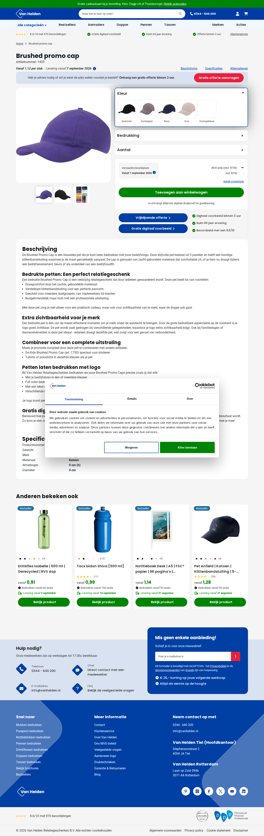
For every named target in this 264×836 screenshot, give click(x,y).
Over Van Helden (105, 737)
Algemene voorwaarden (165, 830)
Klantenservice (239, 34)
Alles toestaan (187, 447)
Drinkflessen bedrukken (32, 750)
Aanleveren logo (105, 756)
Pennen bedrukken (28, 743)
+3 (43, 558)
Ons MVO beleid (105, 743)
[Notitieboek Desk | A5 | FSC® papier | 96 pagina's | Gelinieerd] (161, 529)
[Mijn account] (237, 14)
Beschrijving (189, 68)
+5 (161, 558)
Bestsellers (23, 774)
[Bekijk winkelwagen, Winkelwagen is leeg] (246, 14)
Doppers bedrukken (29, 756)
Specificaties (213, 68)
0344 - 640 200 (205, 14)
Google (189, 670)
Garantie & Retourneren (110, 768)
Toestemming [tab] (74, 399)
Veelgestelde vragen (108, 750)
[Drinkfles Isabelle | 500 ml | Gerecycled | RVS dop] (44, 529)
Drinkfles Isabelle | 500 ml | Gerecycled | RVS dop (41, 569)
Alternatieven (239, 68)
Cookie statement (218, 830)
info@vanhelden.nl (185, 731)
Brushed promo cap (40, 43)
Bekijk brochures (27, 768)
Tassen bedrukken (28, 762)
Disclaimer (240, 830)
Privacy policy (194, 830)
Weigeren (131, 447)
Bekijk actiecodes (175, 3)
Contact (99, 725)
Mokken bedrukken (29, 725)
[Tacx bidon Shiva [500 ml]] (103, 529)
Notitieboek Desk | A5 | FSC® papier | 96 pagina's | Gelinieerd (159, 569)
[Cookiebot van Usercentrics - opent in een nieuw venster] (198, 386)
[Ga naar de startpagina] (28, 13)
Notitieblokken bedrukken (33, 737)
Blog (97, 774)
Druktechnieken (104, 762)
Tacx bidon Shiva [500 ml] (100, 566)
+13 (102, 558)
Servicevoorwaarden (167, 670)
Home (19, 43)
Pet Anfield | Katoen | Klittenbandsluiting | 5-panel (215, 569)
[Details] (94, 68)
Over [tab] (190, 398)
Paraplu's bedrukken (29, 731)
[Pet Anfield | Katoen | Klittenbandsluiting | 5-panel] (220, 529)
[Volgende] (107, 136)
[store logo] (73, 791)
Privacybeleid (218, 666)
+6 (219, 558)
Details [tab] (132, 398)
